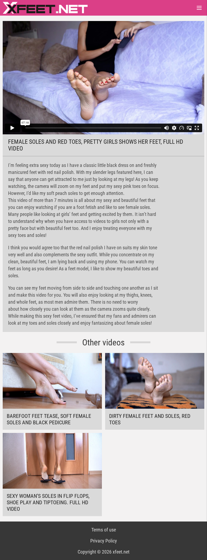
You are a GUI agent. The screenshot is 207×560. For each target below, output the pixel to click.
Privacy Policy (103, 541)
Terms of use (103, 530)
